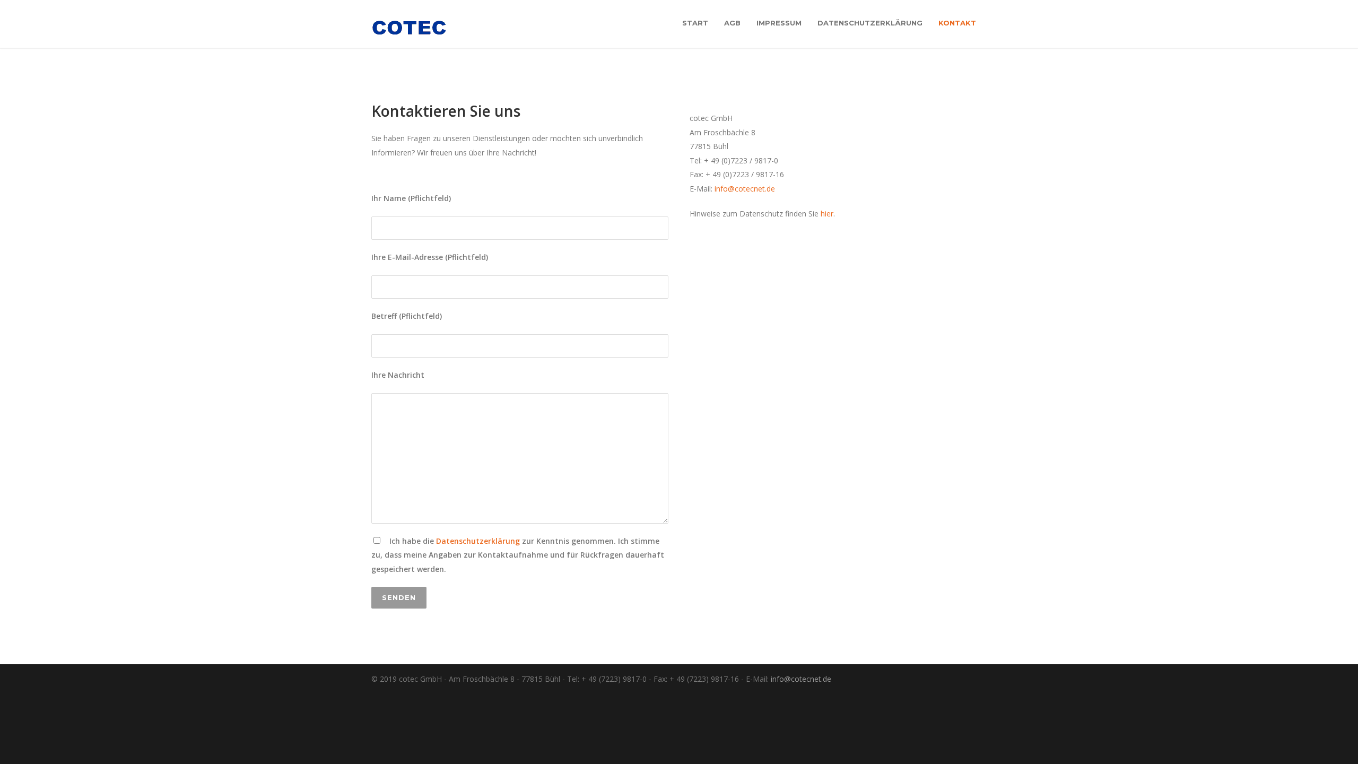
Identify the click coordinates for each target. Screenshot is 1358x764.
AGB (732, 23)
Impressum (779, 23)
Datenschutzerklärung (869, 23)
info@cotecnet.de (745, 189)
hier (827, 214)
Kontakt (957, 23)
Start (695, 23)
